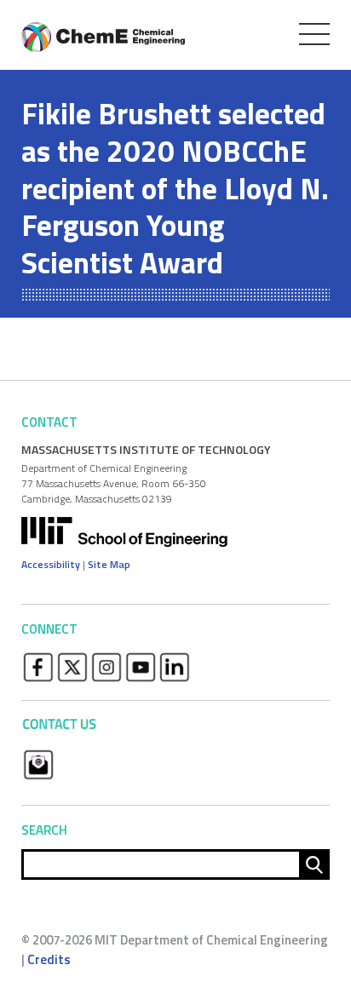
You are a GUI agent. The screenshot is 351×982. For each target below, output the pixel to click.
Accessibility (50, 564)
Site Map (109, 564)
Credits (49, 959)
